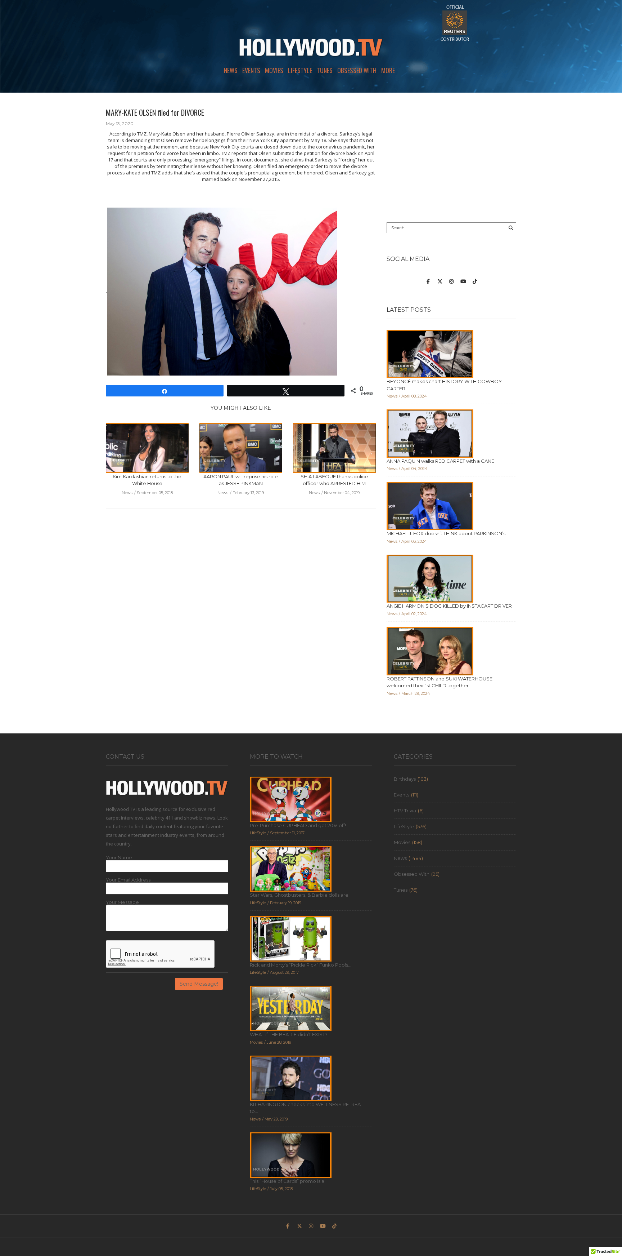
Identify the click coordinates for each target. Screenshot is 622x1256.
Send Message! (199, 984)
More (388, 70)
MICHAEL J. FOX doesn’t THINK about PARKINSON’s (446, 533)
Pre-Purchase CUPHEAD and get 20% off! (298, 825)
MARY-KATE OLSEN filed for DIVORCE (155, 112)
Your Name (119, 857)
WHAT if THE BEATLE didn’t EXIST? (289, 1034)
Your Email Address (128, 880)
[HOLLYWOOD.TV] (311, 50)
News (231, 70)
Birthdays (405, 779)
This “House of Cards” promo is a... (289, 1181)
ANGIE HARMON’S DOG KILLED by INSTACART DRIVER (449, 606)
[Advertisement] (451, 157)
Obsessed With (357, 70)
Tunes (325, 70)
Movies (274, 70)
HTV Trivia (405, 810)
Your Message (122, 902)
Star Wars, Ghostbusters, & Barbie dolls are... (301, 895)
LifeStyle (300, 70)
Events (251, 70)
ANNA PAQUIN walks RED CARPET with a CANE (440, 461)
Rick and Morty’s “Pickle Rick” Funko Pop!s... (300, 965)
